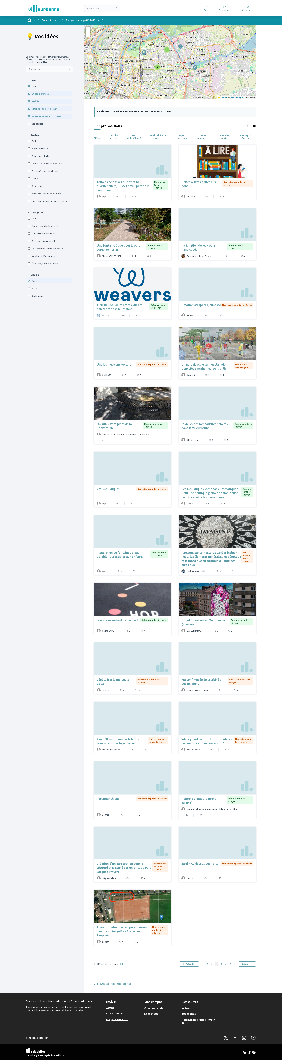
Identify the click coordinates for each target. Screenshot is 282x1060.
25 (121, 964)
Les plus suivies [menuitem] (224, 137)
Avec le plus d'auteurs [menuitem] (245, 137)
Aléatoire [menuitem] (98, 138)
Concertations (50, 20)
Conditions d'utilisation (37, 1037)
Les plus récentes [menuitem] (114, 137)
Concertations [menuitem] (114, 1013)
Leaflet (223, 97)
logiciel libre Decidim (54, 1055)
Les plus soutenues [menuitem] (181, 137)
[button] (31, 80)
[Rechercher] (116, 8)
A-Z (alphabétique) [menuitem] (134, 137)
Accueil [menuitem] (110, 1007)
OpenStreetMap (237, 97)
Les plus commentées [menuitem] (203, 137)
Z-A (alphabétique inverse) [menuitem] (157, 137)
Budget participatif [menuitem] (117, 1019)
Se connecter (151, 1013)
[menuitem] (49, 69)
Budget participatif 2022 (80, 20)
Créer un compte (153, 1008)
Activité (186, 1008)
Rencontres (189, 1013)
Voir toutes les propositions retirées (112, 983)
